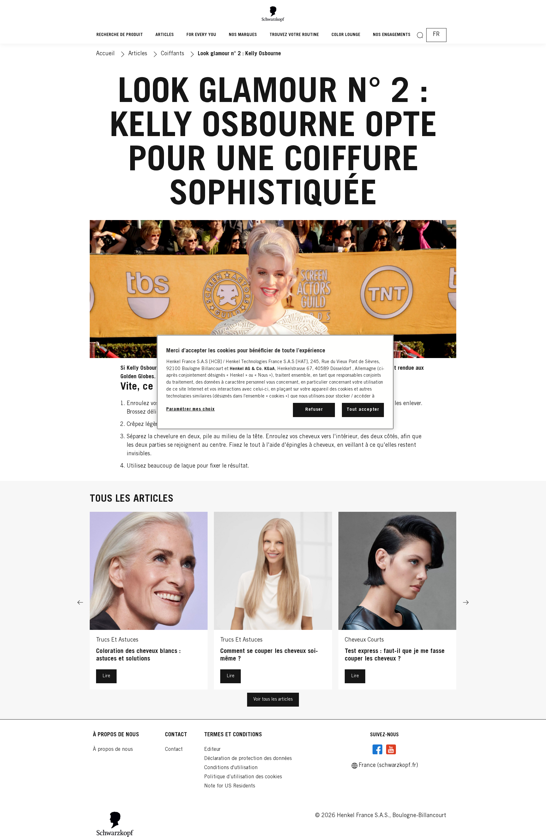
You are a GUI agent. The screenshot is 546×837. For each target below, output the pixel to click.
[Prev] (80, 602)
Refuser (314, 409)
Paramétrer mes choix (190, 409)
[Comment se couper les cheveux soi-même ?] (273, 602)
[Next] (466, 602)
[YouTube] (391, 749)
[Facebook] (378, 749)
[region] (275, 382)
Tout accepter (363, 409)
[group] (273, 602)
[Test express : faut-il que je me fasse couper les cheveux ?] (397, 602)
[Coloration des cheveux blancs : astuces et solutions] (149, 602)
